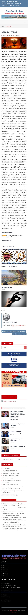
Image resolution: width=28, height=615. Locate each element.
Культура (5, 576)
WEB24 (14, 612)
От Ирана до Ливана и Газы (14, 1)
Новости (5, 565)
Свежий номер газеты (9, 397)
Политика (6, 567)
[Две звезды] (3, 235)
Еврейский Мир (14, 11)
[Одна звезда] (2, 235)
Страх (3, 309)
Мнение (5, 569)
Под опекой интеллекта (17, 446)
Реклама (17, 3)
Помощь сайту (7, 601)
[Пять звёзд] (6, 235)
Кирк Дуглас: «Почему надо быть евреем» (14, 331)
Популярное (6, 408)
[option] (17, 1)
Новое (12, 408)
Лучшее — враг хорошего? (9, 266)
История (5, 574)
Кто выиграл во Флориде (10, 495)
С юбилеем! (6, 468)
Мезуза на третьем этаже (10, 484)
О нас (3, 3)
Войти (12, 5)
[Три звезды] (4, 235)
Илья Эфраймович (8, 517)
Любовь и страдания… (19, 333)
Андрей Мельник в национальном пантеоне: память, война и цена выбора (14, 513)
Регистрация (6, 5)
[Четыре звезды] (5, 235)
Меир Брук (10, 35)
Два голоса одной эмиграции (12, 473)
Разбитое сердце (6, 287)
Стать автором (9, 3)
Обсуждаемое (19, 408)
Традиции (17, 35)
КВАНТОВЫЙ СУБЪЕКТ (10, 471)
